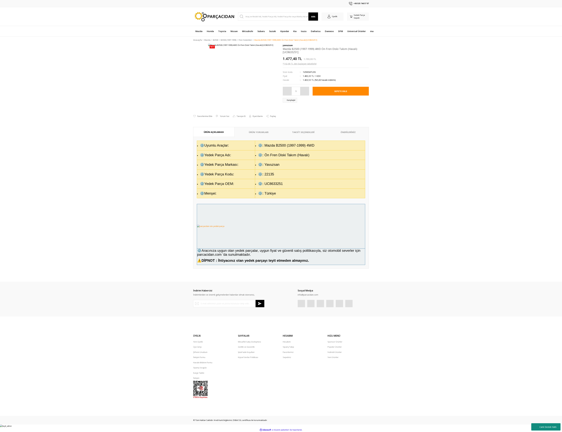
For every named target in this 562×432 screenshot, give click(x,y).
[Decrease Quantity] (287, 91)
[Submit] (260, 303)
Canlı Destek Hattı (547, 427)
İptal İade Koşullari (246, 352)
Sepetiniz (287, 357)
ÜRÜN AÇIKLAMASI (214, 131)
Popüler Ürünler (335, 347)
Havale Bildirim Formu (202, 362)
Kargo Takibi (198, 373)
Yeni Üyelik (198, 341)
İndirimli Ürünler (335, 352)
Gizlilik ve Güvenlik (246, 347)
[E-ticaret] (280, 429)
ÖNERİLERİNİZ (348, 132)
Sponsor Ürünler (335, 341)
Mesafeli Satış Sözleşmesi (249, 341)
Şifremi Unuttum (200, 352)
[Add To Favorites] (202, 116)
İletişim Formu (199, 357)
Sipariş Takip (288, 347)
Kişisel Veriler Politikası (248, 357)
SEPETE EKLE (340, 91)
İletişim (196, 378)
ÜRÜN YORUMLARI (259, 132)
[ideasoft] (265, 429)
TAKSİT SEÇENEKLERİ (303, 132)
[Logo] (213, 16)
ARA (313, 16)
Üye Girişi (197, 347)
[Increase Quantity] (304, 91)
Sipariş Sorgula (200, 367)
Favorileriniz (288, 352)
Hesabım (287, 341)
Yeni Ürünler (333, 357)
